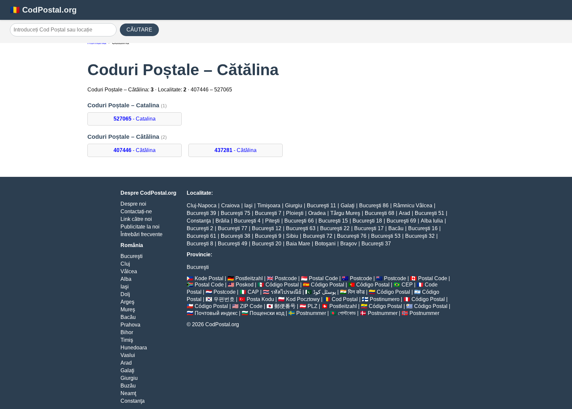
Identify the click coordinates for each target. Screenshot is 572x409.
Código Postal (282, 284)
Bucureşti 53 (386, 236)
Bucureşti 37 (376, 243)
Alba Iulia (432, 221)
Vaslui (127, 355)
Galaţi (127, 370)
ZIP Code (251, 306)
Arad (126, 363)
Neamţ (128, 393)
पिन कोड (356, 292)
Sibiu (292, 236)
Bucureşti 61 (201, 236)
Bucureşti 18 (367, 221)
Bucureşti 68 (379, 213)
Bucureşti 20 (266, 243)
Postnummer (311, 313)
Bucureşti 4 (247, 221)
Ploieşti (295, 213)
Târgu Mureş (345, 213)
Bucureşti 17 (369, 228)
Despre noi (133, 204)
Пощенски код (267, 313)
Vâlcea (128, 271)
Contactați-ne (136, 211)
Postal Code (323, 278)
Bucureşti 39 (201, 213)
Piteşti (272, 221)
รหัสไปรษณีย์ (286, 292)
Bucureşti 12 (266, 228)
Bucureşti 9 (268, 236)
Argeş (127, 302)
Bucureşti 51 (429, 213)
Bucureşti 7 (268, 213)
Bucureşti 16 (423, 228)
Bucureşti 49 (232, 243)
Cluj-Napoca (201, 205)
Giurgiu (129, 378)
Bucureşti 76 (351, 236)
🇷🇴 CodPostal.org (43, 9)
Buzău (128, 385)
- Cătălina (135, 150)
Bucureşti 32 (420, 236)
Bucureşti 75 (235, 213)
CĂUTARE (139, 29)
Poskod (245, 284)
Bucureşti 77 (232, 228)
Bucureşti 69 (401, 221)
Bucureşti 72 (317, 236)
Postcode (286, 278)
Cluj (125, 264)
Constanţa (132, 401)
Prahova (130, 325)
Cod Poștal (345, 299)
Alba (125, 279)
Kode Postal (209, 278)
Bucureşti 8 (200, 243)
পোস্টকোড (347, 313)
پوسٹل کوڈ (324, 292)
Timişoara (268, 205)
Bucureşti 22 (335, 228)
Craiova (230, 205)
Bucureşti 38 (235, 236)
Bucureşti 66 (299, 221)
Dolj (125, 294)
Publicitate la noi (140, 227)
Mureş (127, 309)
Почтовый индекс (216, 313)
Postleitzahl (249, 278)
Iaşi (124, 286)
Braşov (348, 243)
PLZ (312, 306)
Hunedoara (133, 347)
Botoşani (325, 243)
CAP (253, 292)
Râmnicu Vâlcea (412, 205)
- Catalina (135, 119)
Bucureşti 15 (333, 221)
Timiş (126, 340)
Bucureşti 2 (200, 228)
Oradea (317, 213)
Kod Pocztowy (303, 299)
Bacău (128, 317)
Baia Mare (298, 243)
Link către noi (136, 219)
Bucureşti (131, 256)
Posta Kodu (260, 299)
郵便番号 (285, 306)
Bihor (126, 332)
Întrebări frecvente (141, 234)
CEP (407, 284)
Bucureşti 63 (300, 228)
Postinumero (385, 299)
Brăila (222, 221)
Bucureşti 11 (321, 205)
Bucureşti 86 (374, 205)
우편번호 (224, 299)
